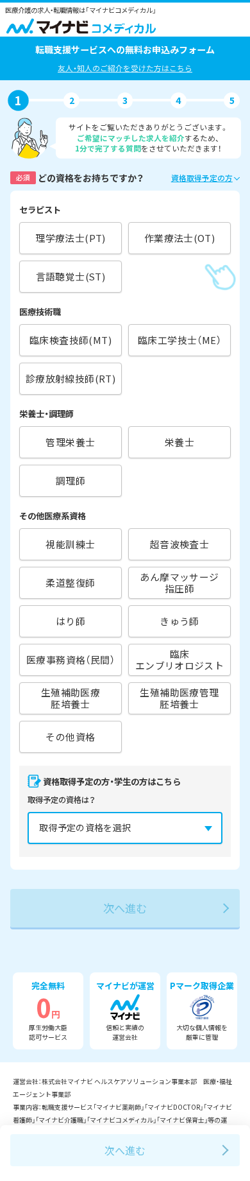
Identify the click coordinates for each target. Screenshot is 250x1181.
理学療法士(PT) (70, 238)
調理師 (70, 480)
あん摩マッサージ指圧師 (179, 582)
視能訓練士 (70, 544)
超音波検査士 (179, 544)
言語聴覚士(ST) (71, 276)
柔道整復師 (70, 582)
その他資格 (70, 736)
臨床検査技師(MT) (70, 340)
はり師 (70, 621)
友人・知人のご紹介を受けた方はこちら (125, 67)
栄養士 (179, 442)
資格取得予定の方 (202, 177)
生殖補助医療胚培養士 (70, 698)
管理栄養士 (70, 442)
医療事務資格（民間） (70, 659)
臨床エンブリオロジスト (179, 659)
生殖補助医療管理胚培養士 (179, 698)
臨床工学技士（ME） (179, 340)
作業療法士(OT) (179, 238)
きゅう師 (179, 621)
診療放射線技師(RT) (70, 378)
